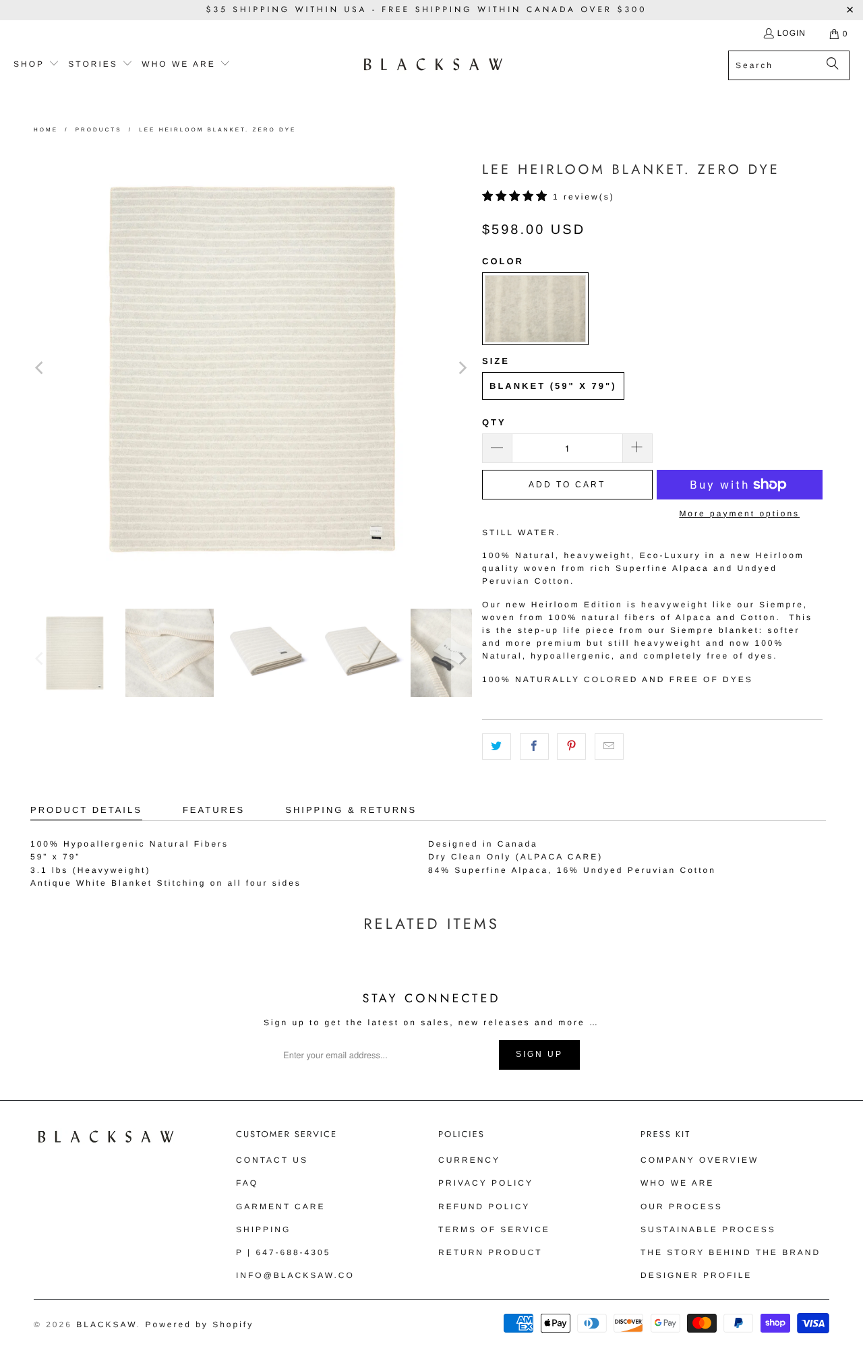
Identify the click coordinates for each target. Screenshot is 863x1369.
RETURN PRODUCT (490, 1252)
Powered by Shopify (199, 1324)
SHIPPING (263, 1229)
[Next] (462, 367)
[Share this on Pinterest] (571, 746)
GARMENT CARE (280, 1206)
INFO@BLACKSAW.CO (295, 1275)
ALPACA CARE (559, 856)
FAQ (247, 1183)
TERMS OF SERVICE (494, 1229)
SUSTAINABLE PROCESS (708, 1229)
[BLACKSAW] (433, 65)
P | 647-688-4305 (283, 1252)
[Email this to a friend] (609, 746)
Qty (494, 422)
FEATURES (214, 810)
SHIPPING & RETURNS (351, 810)
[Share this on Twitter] (496, 746)
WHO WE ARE (677, 1183)
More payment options (739, 513)
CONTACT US (272, 1160)
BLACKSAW (106, 1324)
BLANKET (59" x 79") (553, 386)
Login (791, 33)
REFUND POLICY (484, 1206)
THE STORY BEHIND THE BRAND (731, 1252)
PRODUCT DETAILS (86, 810)
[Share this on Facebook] (534, 746)
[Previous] (40, 367)
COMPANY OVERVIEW (699, 1160)
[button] (36, 65)
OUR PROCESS (682, 1206)
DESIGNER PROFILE (696, 1275)
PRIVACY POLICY (485, 1183)
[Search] (833, 65)
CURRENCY (469, 1160)
